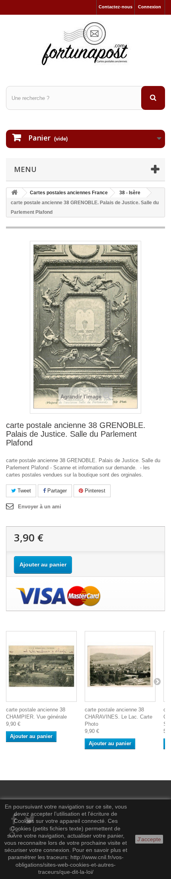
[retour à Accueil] (14, 193)
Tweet (23, 491)
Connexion (149, 6)
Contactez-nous (115, 6)
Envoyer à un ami (39, 507)
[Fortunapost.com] (85, 43)
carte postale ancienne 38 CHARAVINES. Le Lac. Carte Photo (118, 717)
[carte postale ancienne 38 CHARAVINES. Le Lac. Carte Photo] (120, 666)
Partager (56, 491)
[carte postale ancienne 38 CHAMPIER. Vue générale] (41, 666)
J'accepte (149, 839)
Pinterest (94, 491)
